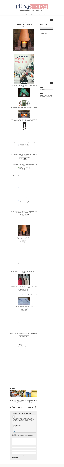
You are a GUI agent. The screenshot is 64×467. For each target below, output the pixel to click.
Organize (32, 14)
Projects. (24, 22)
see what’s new (43, 33)
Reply (13, 422)
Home (19, 14)
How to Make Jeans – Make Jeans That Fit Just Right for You (31, 401)
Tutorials (22, 14)
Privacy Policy (43, 14)
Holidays (39, 14)
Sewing (26, 14)
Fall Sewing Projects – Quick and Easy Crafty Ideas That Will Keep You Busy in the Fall (17, 401)
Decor (29, 14)
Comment (13, 437)
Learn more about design (43, 98)
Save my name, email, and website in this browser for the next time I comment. (24, 455)
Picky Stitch (24, 26)
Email (40, 26)
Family (35, 14)
